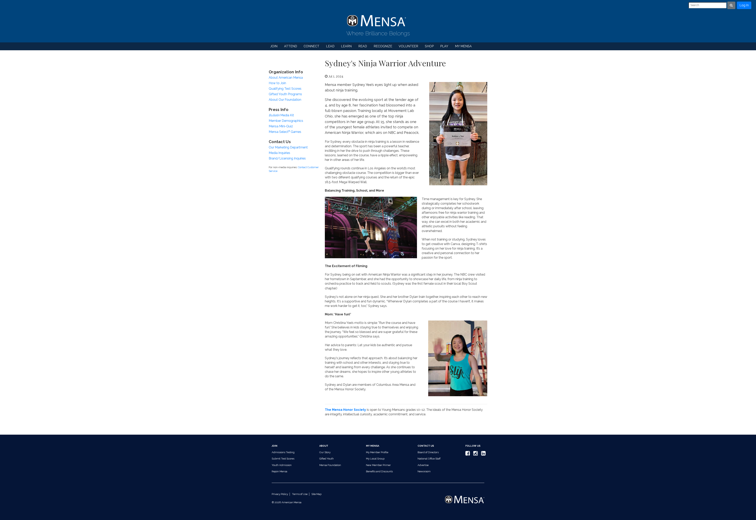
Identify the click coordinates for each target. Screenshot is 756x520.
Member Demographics (286, 121)
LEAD (330, 46)
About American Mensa (286, 77)
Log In (744, 5)
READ (362, 46)
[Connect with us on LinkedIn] (482, 454)
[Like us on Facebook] (467, 454)
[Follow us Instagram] (474, 454)
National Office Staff (429, 458)
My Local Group (375, 458)
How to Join (277, 83)
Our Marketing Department (288, 147)
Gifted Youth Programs (285, 94)
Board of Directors (428, 452)
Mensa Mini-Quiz (281, 126)
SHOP (429, 46)
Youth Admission (282, 465)
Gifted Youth (326, 458)
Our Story (325, 452)
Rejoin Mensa (279, 471)
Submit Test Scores (283, 458)
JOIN (273, 46)
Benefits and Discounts (379, 471)
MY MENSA (463, 46)
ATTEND (290, 46)
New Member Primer (378, 465)
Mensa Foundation (330, 465)
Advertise (423, 465)
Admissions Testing (283, 452)
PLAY (444, 46)
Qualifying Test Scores (285, 88)
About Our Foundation (285, 100)
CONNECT (311, 46)
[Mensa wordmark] (464, 496)
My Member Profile (377, 452)
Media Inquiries (279, 153)
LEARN (346, 46)
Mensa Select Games (285, 132)
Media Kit (281, 115)
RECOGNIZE (383, 46)
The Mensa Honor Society (345, 410)
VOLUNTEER (408, 46)
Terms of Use (300, 494)
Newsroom (424, 471)
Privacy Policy (280, 494)
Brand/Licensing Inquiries (287, 158)
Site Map (316, 494)
